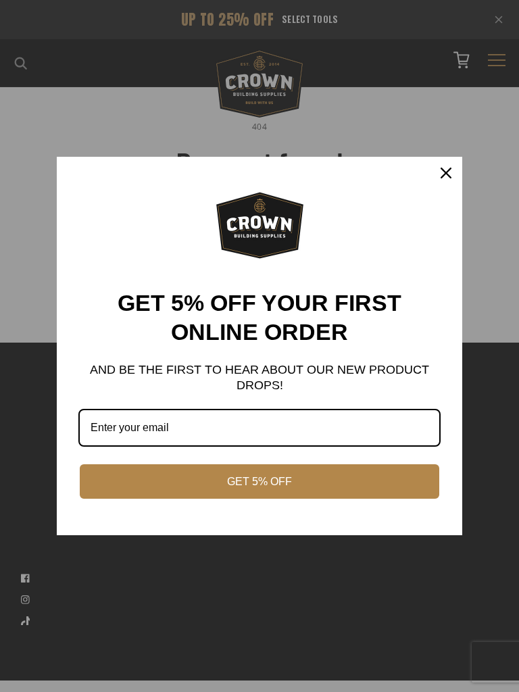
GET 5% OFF (259, 481)
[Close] (446, 173)
